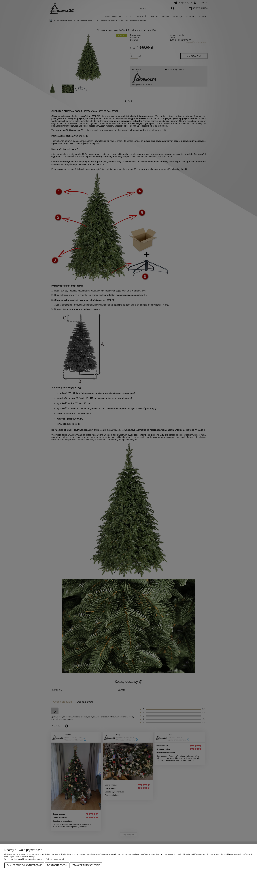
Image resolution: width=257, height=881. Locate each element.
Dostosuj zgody (57, 865)
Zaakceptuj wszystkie (86, 865)
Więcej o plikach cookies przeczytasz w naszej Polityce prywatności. (34, 859)
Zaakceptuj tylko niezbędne (24, 865)
